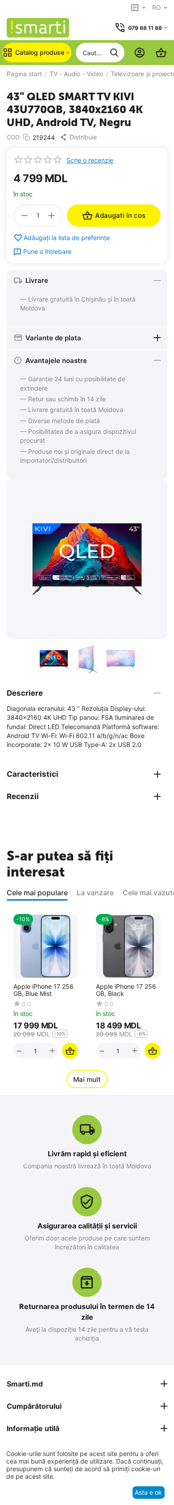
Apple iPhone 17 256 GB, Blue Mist (43, 990)
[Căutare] (114, 53)
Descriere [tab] (25, 693)
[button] (80, 137)
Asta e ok (148, 1492)
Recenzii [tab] (23, 796)
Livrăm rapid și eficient (87, 1153)
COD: (14, 137)
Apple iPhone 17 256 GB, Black (126, 990)
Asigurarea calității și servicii (87, 1225)
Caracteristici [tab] (32, 774)
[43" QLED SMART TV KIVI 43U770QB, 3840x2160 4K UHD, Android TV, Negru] (87, 559)
